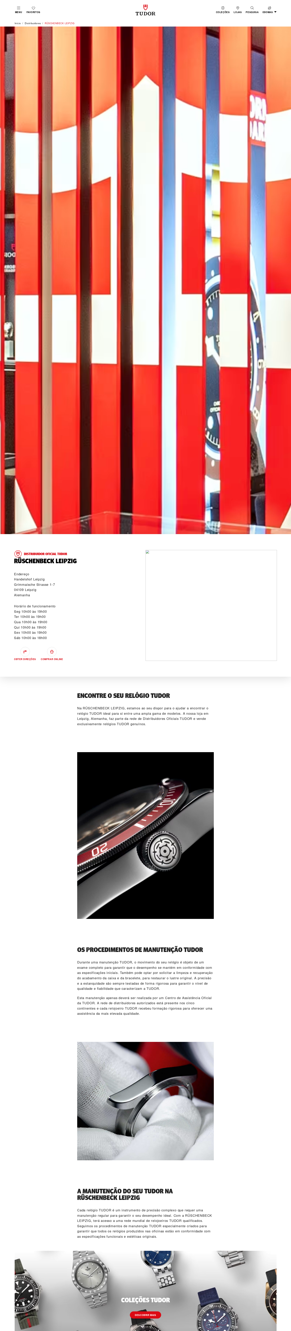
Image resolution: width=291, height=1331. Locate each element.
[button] (252, 10)
